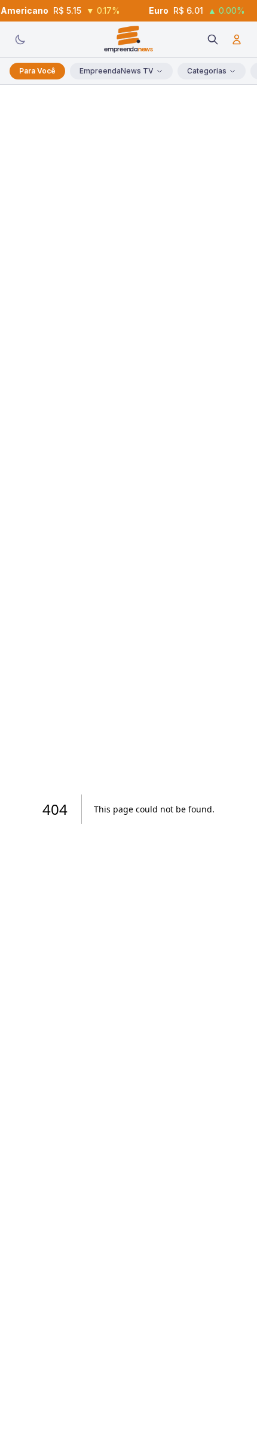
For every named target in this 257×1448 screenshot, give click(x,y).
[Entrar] (236, 39)
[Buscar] (213, 39)
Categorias (207, 70)
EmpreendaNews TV (116, 70)
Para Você (37, 70)
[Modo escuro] (20, 39)
